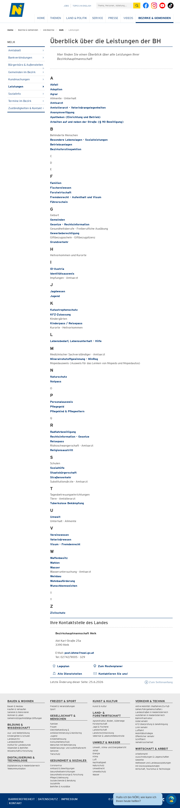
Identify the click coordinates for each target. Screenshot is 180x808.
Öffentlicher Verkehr (144, 736)
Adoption (56, 89)
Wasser (55, 567)
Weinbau (55, 576)
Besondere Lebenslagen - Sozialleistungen (79, 139)
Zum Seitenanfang (160, 682)
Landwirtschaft (100, 729)
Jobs (66, 5)
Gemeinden (57, 219)
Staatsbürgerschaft (63, 472)
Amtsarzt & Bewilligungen (62, 768)
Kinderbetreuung (58, 739)
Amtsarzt (56, 103)
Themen (55, 18)
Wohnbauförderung (62, 581)
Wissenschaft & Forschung (20, 751)
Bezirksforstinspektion (65, 149)
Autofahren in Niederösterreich (150, 715)
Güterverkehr (141, 721)
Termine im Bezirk (19, 101)
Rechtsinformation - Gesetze (69, 436)
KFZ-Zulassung (60, 314)
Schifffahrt (140, 739)
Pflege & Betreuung (59, 777)
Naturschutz (58, 376)
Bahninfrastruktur (143, 718)
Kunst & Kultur (100, 706)
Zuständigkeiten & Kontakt (25, 108)
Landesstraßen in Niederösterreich (151, 712)
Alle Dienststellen (69, 673)
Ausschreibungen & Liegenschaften (152, 756)
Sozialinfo (14, 93)
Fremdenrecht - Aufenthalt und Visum (75, 197)
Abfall (54, 84)
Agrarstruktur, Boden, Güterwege (108, 720)
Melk (61, 30)
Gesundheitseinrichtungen (62, 771)
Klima (95, 756)
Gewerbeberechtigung (64, 233)
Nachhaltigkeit (99, 762)
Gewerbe (139, 759)
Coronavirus (56, 765)
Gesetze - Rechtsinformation (69, 224)
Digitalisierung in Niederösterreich (23, 765)
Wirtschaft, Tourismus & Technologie (152, 769)
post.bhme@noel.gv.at (79, 652)
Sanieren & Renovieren (18, 712)
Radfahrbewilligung (63, 432)
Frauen (53, 726)
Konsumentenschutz (60, 742)
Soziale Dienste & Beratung (63, 780)
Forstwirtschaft (60, 192)
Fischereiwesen (60, 187)
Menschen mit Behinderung (63, 745)
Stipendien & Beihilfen (17, 748)
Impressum (69, 799)
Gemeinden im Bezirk (22, 72)
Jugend (55, 296)
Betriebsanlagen (61, 144)
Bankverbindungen (20, 57)
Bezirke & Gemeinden (154, 18)
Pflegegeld (57, 406)
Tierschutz (55, 754)
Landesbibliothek (15, 742)
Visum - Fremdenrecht (65, 544)
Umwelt (55, 517)
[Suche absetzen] (136, 5)
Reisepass (57, 441)
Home (41, 18)
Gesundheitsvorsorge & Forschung (66, 774)
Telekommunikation (16, 768)
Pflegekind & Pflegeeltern (67, 411)
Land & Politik (76, 18)
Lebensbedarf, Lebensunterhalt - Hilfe (76, 341)
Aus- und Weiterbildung (18, 733)
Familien (55, 183)
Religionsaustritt (61, 450)
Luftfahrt (139, 730)
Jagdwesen (57, 291)
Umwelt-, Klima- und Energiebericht (109, 747)
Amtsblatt (14, 50)
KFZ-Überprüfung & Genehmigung (151, 724)
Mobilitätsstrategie (144, 733)
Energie (96, 753)
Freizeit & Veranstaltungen (62, 706)
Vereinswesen (59, 534)
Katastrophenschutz (64, 309)
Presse (113, 18)
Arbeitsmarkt (141, 753)
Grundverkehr (59, 242)
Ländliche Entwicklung (103, 733)
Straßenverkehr (60, 477)
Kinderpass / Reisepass (66, 323)
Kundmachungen (19, 79)
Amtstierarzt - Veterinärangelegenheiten (78, 107)
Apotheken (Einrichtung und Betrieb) (75, 117)
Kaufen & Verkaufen (16, 709)
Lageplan (63, 666)
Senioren (54, 751)
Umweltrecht (99, 768)
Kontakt (15, 803)
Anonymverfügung (62, 112)
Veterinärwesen (60, 539)
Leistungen (15, 86)
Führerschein (59, 202)
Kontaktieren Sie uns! (113, 673)
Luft (95, 759)
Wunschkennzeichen (63, 585)
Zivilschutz (57, 612)
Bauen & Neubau (15, 706)
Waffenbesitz (59, 558)
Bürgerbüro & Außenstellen (25, 64)
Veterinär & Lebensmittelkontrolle (108, 736)
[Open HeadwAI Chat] (171, 799)
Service (97, 18)
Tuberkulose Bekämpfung (67, 503)
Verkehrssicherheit (144, 742)
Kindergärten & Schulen (18, 736)
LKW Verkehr (141, 727)
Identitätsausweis (62, 273)
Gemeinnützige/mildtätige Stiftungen (24, 718)
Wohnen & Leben (15, 715)
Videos (128, 18)
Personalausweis (61, 401)
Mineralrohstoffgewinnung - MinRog (74, 359)
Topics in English (82, 5)
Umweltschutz (99, 771)
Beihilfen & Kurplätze (60, 786)
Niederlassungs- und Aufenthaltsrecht (68, 748)
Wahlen (55, 562)
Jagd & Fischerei (100, 726)
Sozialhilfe (57, 468)
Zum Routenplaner (110, 666)
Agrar (54, 94)
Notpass (55, 381)
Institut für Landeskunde (19, 745)
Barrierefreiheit (21, 799)
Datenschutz (48, 799)
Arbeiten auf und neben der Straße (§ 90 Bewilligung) (87, 121)
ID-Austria (57, 269)
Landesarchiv (13, 739)
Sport (52, 709)
